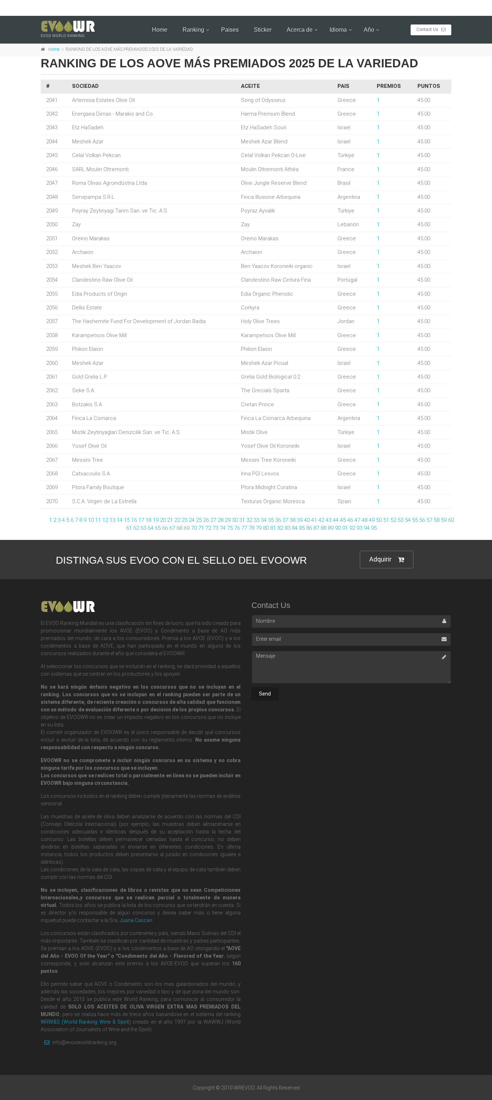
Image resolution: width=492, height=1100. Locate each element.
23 (184, 520)
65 (158, 528)
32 (249, 520)
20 (163, 520)
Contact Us (427, 29)
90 (338, 528)
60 (451, 520)
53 (400, 520)
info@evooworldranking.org (83, 1042)
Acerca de (300, 30)
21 (170, 520)
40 (307, 520)
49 (372, 520)
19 (155, 520)
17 (141, 520)
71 (201, 528)
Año (369, 30)
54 (408, 520)
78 (251, 528)
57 (429, 520)
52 (393, 520)
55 (415, 520)
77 (244, 528)
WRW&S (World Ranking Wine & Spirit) (86, 1022)
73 (215, 528)
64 (150, 528)
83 (287, 528)
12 (105, 520)
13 (112, 520)
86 (309, 528)
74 (222, 528)
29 (228, 520)
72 (208, 528)
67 (172, 528)
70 (194, 528)
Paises (230, 30)
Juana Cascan (136, 920)
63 (143, 528)
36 (278, 520)
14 (119, 520)
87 (316, 528)
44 (336, 520)
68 (179, 528)
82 (280, 528)
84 (295, 528)
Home (159, 30)
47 (357, 520)
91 (345, 528)
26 (206, 520)
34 (264, 520)
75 (230, 528)
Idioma (338, 30)
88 (323, 528)
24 (191, 520)
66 (165, 528)
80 (266, 528)
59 (444, 520)
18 (148, 520)
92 (352, 528)
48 (364, 520)
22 (177, 520)
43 (328, 520)
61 (129, 528)
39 (300, 520)
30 (235, 520)
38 (292, 520)
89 (331, 528)
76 (237, 528)
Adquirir (380, 559)
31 (242, 520)
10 (91, 520)
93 (359, 528)
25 (199, 520)
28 (220, 520)
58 (436, 520)
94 (367, 528)
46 (350, 520)
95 (374, 528)
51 (386, 520)
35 (271, 520)
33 (256, 520)
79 (258, 528)
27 (213, 520)
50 (379, 520)
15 (127, 520)
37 (285, 520)
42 (321, 520)
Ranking (193, 30)
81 (273, 528)
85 (302, 528)
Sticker (263, 30)
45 (343, 520)
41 (314, 520)
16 (134, 520)
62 (136, 528)
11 (98, 520)
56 (422, 520)
